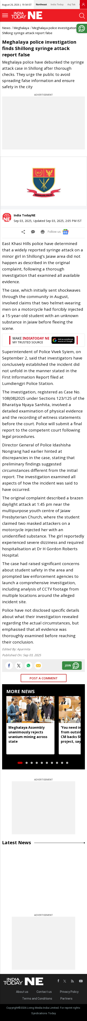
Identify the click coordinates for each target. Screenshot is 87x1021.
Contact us (44, 991)
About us (22, 991)
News (6, 28)
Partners (66, 998)
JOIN (68, 665)
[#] (28, 665)
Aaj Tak (71, 4)
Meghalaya (21, 28)
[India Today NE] (28, 15)
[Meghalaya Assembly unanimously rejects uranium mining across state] (30, 709)
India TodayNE (24, 215)
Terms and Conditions (37, 998)
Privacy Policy (69, 991)
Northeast (41, 4)
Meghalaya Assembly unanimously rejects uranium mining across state (27, 734)
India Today (57, 4)
